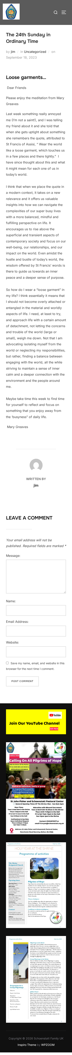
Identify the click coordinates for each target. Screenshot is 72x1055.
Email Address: (17, 622)
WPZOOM (48, 1044)
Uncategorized (35, 52)
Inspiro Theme (27, 1044)
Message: (13, 556)
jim (13, 52)
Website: (12, 642)
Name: (11, 601)
